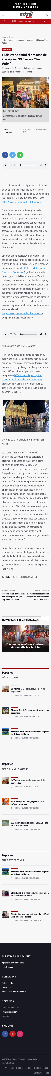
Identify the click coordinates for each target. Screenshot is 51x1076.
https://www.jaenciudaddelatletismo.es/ (22, 202)
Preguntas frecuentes (10, 1007)
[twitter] (12, 155)
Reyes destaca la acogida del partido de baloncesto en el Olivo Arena (38, 597)
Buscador (6, 1016)
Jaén (15, 577)
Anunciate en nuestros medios (14, 991)
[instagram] (20, 1034)
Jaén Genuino (7, 967)
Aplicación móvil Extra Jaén (13, 963)
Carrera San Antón (29, 577)
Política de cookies (40, 1068)
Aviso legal (9, 1068)
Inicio (4, 37)
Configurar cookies (41, 1073)
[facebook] (5, 155)
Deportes (12, 37)
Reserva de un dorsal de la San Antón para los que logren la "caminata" (13, 597)
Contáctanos (7, 987)
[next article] (44, 21)
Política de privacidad (23, 1068)
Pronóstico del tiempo (11, 1012)
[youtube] (12, 1034)
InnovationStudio (9, 1063)
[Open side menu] (3, 14)
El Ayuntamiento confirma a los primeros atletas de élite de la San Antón (25, 645)
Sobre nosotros (8, 983)
